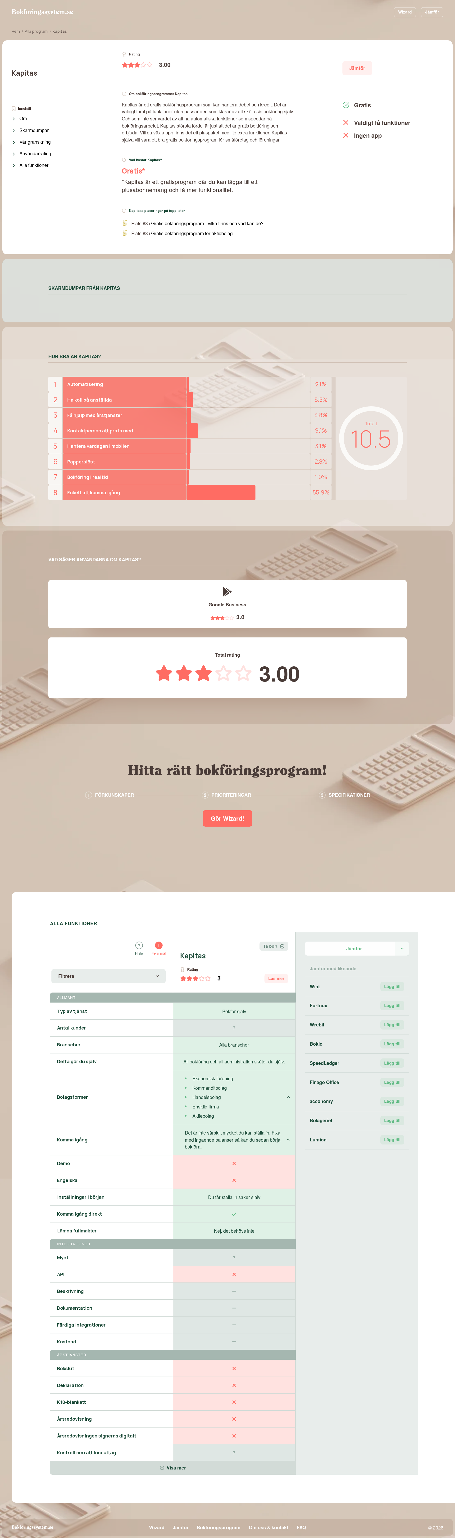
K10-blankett (71, 1402)
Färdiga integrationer (81, 1325)
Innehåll (24, 108)
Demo (63, 1163)
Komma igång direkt (79, 1214)
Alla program (36, 31)
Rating (134, 54)
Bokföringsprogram (219, 1527)
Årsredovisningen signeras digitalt (96, 1436)
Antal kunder (71, 1028)
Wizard (405, 12)
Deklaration (70, 1385)
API (60, 1274)
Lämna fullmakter (77, 1230)
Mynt (62, 1257)
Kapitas (24, 73)
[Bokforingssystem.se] (42, 12)
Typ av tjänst (72, 1011)
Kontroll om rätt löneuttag (86, 1452)
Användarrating (35, 154)
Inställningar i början (81, 1197)
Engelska (67, 1180)
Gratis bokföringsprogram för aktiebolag (192, 233)
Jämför (432, 12)
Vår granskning (35, 142)
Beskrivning (70, 1291)
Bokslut (65, 1368)
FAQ (301, 1527)
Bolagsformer (72, 1097)
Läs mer (276, 978)
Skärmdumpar (34, 130)
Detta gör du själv (77, 1061)
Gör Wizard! (227, 818)
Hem (16, 31)
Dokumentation (74, 1308)
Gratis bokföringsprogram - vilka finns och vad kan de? (207, 223)
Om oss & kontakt (268, 1527)
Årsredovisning (74, 1419)
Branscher (69, 1044)
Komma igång (72, 1139)
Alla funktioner (34, 165)
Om (23, 118)
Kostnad (66, 1341)
